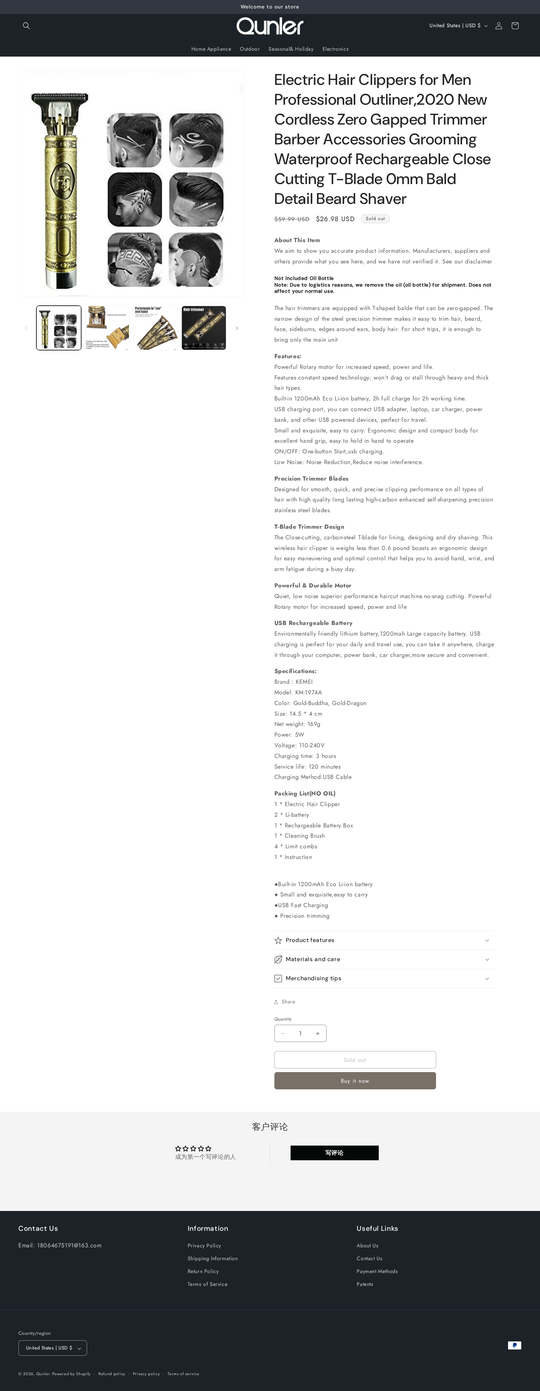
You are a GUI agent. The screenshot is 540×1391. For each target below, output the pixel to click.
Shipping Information (213, 1258)
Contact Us (369, 1258)
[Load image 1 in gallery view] (58, 328)
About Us (367, 1245)
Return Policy (203, 1271)
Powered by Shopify (71, 1374)
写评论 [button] (334, 1153)
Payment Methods (377, 1271)
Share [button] (288, 1001)
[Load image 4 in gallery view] (203, 328)
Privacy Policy (204, 1245)
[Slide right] (237, 328)
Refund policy (111, 1374)
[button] (26, 26)
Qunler (43, 1374)
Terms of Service (208, 1284)
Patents (365, 1284)
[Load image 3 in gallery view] (155, 328)
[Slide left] (26, 328)
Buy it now (355, 1081)
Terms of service (183, 1374)
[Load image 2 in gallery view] (107, 328)
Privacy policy (146, 1374)
